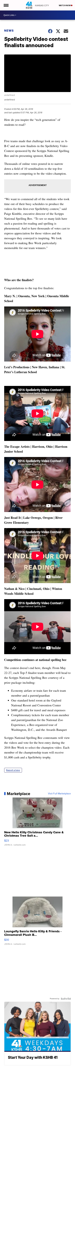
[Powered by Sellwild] (66, 998)
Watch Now (65, 5)
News (9, 30)
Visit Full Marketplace (59, 793)
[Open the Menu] (6, 5)
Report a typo (13, 770)
